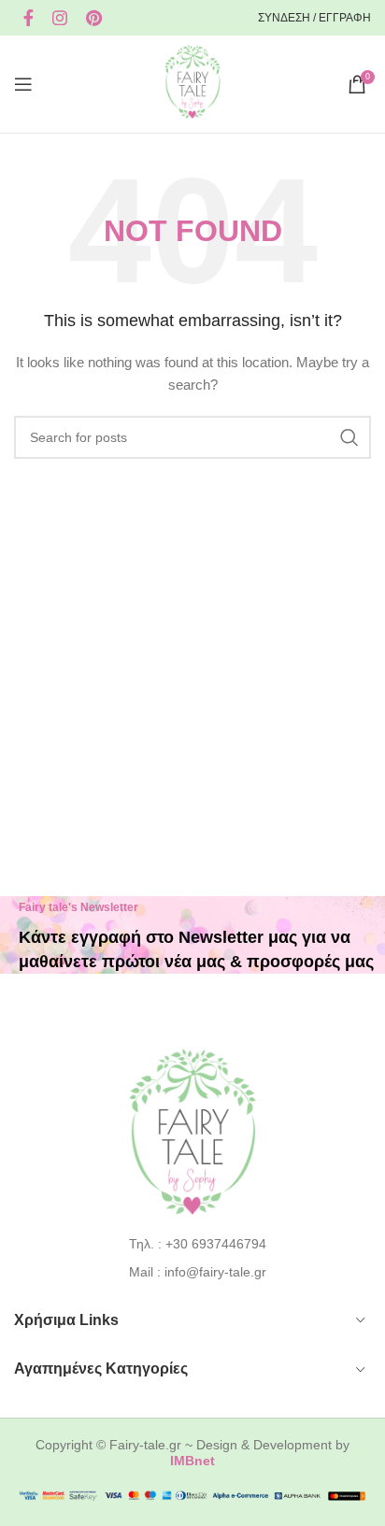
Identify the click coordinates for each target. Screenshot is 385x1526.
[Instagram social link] (60, 17)
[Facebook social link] (28, 17)
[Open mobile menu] (23, 84)
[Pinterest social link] (94, 17)
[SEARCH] (349, 437)
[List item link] (193, 1244)
